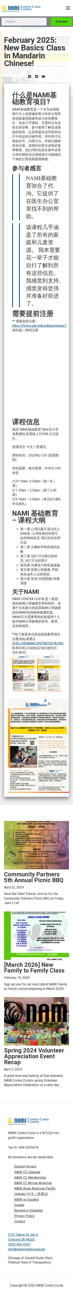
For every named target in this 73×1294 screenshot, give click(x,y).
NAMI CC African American (33, 1183)
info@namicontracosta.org (26, 1249)
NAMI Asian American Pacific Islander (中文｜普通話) (35, 1191)
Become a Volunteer (28, 1210)
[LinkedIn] (36, 77)
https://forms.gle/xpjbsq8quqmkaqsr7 (39, 326)
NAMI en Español (26, 1199)
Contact (19, 1221)
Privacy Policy (24, 1216)
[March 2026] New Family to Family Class (34, 967)
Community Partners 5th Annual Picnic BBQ (33, 877)
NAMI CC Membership (30, 1177)
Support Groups (25, 1166)
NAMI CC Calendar (27, 1172)
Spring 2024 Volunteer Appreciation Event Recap (34, 1056)
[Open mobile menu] (68, 8)
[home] (21, 8)
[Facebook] (30, 77)
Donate (61, 21)
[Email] (43, 77)
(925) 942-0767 (19, 1244)
